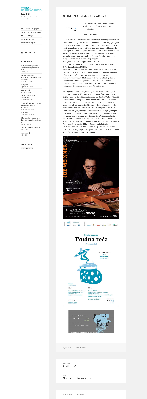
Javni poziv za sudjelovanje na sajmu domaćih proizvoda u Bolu (30, 68)
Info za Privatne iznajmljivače (30, 29)
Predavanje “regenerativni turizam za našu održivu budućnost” (31, 105)
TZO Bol (25, 13)
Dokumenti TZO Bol (27, 39)
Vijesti (83, 348)
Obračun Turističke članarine (30, 127)
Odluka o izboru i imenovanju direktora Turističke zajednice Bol (31, 120)
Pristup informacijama (28, 43)
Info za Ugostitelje (27, 36)
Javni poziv (24, 85)
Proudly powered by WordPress (73, 394)
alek (77, 348)
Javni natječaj (25, 90)
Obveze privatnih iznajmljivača (31, 32)
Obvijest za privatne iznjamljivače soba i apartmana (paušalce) (31, 77)
